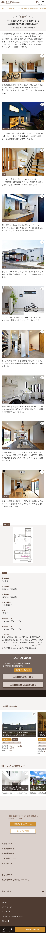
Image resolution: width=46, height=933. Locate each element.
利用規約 (4, 902)
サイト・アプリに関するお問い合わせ (13, 916)
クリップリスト (8, 875)
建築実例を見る (8, 848)
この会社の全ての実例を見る (23, 685)
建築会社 (11, 8)
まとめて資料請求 (23, 831)
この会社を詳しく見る (23, 677)
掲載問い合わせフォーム (23, 824)
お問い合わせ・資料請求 (30, 929)
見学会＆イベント (9, 844)
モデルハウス (7, 863)
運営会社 (4, 921)
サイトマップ (6, 911)
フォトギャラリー (9, 858)
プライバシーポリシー (8, 907)
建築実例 (43, 8)
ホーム (4, 8)
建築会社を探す (8, 853)
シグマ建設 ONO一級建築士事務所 (27, 8)
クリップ (37, 3)
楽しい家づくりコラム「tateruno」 (16, 880)
